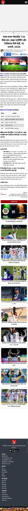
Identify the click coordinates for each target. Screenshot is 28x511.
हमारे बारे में (4, 492)
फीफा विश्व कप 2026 (6, 463)
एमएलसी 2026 (5, 456)
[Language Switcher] (7, 54)
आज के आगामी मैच (5, 496)
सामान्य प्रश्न (4, 500)
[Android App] (13, 452)
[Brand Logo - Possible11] (14, 444)
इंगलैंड (3, 474)
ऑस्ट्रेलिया (4, 470)
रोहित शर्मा (4, 482)
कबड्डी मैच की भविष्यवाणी (7, 498)
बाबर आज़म (4, 486)
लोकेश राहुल (4, 484)
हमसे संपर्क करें (4, 494)
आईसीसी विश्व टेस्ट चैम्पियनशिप (8, 461)
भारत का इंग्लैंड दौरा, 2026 (7, 458)
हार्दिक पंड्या (4, 488)
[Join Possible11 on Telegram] (24, 54)
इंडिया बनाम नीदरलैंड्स (6, 110)
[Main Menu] (26, 2)
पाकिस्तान (4, 476)
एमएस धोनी (4, 480)
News (6, 31)
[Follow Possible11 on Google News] (15, 54)
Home (2, 31)
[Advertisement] (14, 17)
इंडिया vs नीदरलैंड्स (4, 74)
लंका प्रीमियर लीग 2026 (6, 459)
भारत (3, 468)
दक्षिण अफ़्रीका (4, 472)
